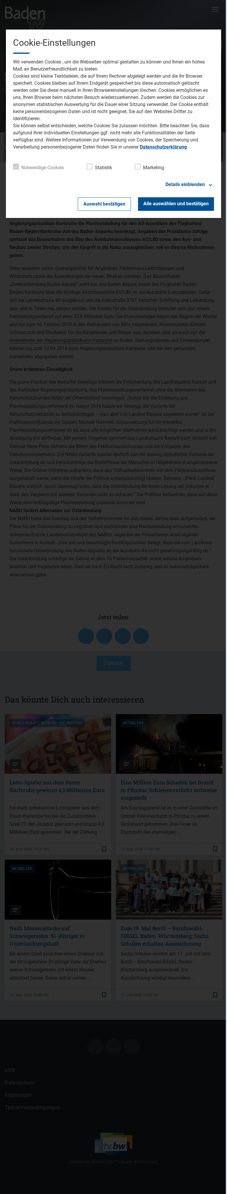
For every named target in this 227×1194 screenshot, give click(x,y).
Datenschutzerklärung (163, 147)
